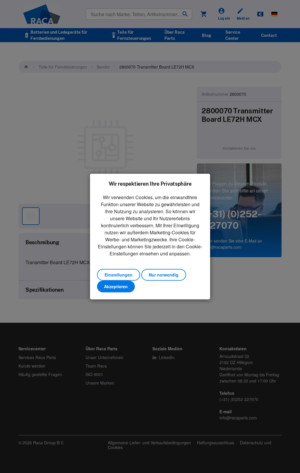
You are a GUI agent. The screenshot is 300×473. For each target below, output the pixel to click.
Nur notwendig (163, 275)
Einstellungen (118, 275)
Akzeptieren (116, 286)
